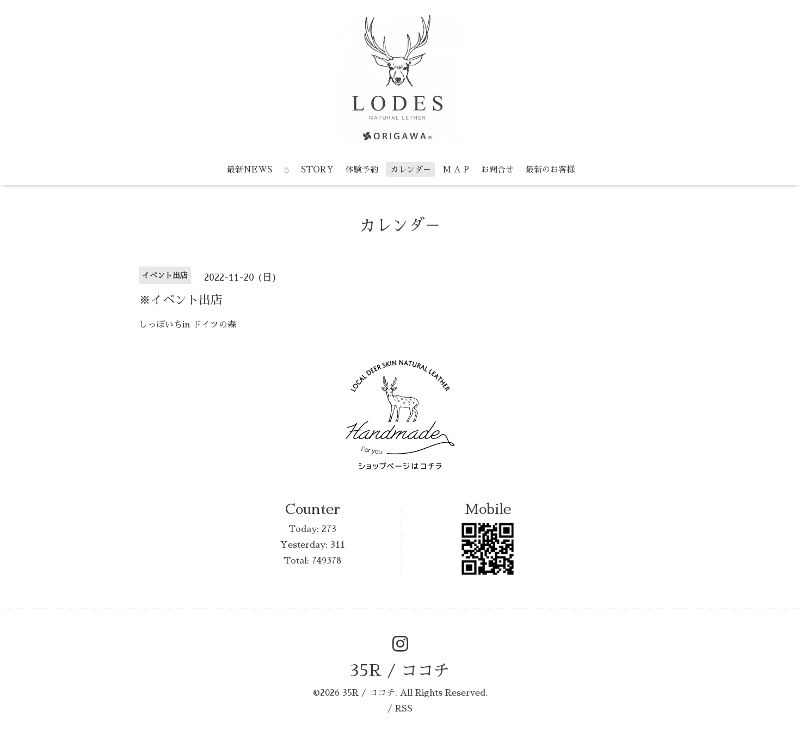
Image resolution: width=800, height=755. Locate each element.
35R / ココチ (400, 671)
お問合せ (497, 169)
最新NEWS (249, 169)
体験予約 (362, 169)
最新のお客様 (550, 169)
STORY (317, 169)
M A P (456, 169)
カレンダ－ (410, 169)
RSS (404, 708)
